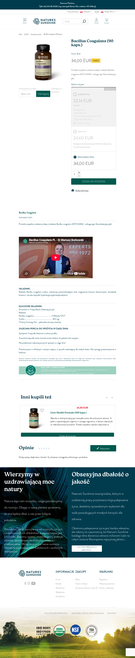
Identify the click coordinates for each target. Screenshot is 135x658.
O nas (58, 579)
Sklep (77, 579)
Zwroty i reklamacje (106, 587)
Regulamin (103, 579)
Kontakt (58, 583)
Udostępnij (43, 94)
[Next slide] (112, 397)
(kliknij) (93, 6)
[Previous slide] (107, 397)
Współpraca (60, 592)
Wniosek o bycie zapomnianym (88, 613)
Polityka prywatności (107, 583)
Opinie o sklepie (81, 583)
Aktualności (60, 587)
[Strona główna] (45, 21)
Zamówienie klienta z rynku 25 (86, 587)
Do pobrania (60, 596)
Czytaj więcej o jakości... (87, 548)
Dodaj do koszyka (93, 181)
